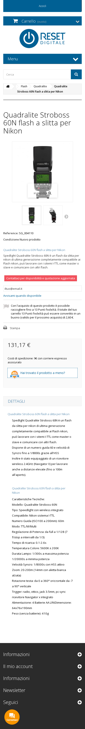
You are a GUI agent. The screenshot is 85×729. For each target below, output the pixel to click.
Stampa (15, 328)
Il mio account (18, 666)
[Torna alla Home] (8, 86)
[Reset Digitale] (42, 38)
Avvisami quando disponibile (22, 296)
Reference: (10, 233)
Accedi (42, 6)
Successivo (67, 216)
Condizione (11, 239)
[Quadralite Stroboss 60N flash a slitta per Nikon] (31, 215)
